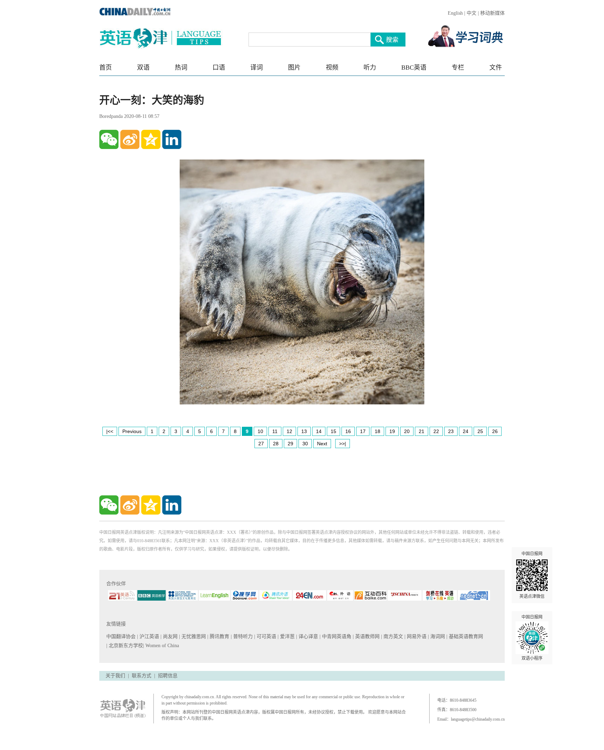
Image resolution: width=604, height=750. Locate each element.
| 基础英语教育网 (465, 636)
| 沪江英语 (148, 636)
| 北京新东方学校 (124, 645)
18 (377, 431)
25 (480, 431)
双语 (143, 67)
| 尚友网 (169, 636)
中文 (471, 13)
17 (363, 431)
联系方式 (141, 675)
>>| (342, 443)
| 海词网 (437, 636)
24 (465, 431)
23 (451, 431)
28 (276, 443)
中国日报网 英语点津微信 (532, 575)
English (455, 13)
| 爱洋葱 (287, 636)
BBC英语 (413, 67)
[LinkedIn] (171, 139)
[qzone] (150, 139)
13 (304, 431)
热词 (181, 67)
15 (333, 431)
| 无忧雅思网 (193, 636)
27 (261, 443)
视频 (332, 67)
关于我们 (115, 675)
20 (407, 431)
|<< (109, 431)
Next (322, 443)
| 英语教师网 (367, 636)
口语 (219, 67)
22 (436, 431)
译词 (256, 67)
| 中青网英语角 (336, 636)
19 (392, 431)
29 (290, 443)
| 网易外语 (416, 636)
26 (495, 431)
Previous (132, 431)
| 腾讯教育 (219, 636)
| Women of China (161, 645)
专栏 (458, 67)
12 (289, 431)
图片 (294, 67)
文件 (495, 67)
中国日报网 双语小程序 (532, 638)
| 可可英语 (266, 636)
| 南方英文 (392, 636)
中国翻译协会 (121, 636)
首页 (105, 67)
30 (305, 443)
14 (319, 431)
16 (348, 431)
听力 (370, 67)
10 (260, 431)
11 (275, 431)
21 (421, 431)
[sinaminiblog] (129, 139)
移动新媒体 (492, 13)
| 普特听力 (242, 636)
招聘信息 (168, 675)
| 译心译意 (307, 636)
